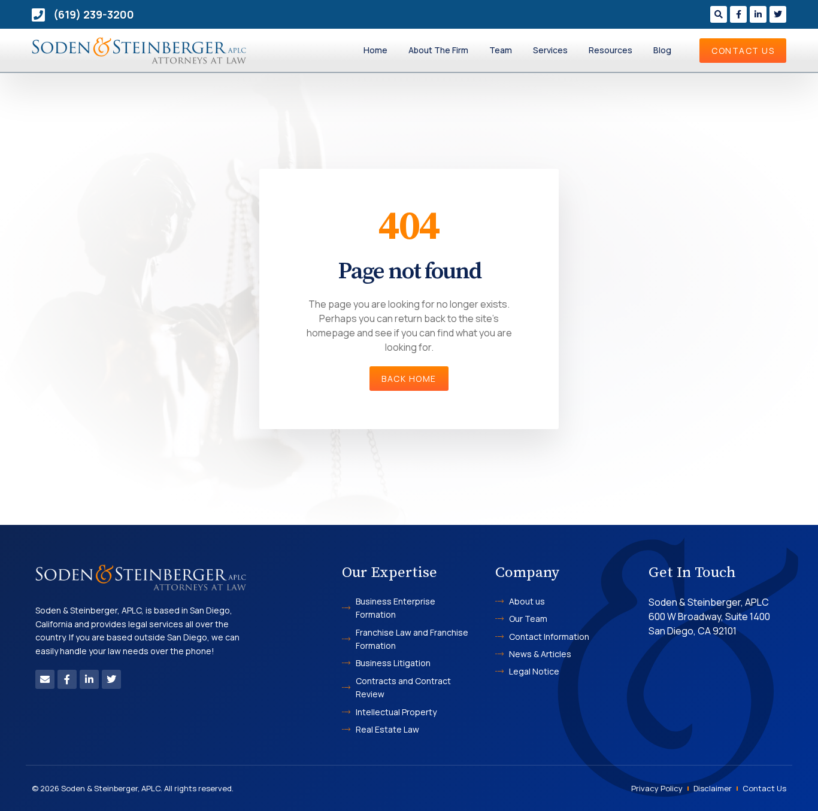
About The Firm (438, 50)
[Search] (718, 14)
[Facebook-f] (738, 14)
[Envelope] (44, 679)
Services (550, 50)
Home (375, 50)
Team (500, 50)
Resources (610, 50)
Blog (662, 50)
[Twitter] (777, 14)
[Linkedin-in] (758, 14)
